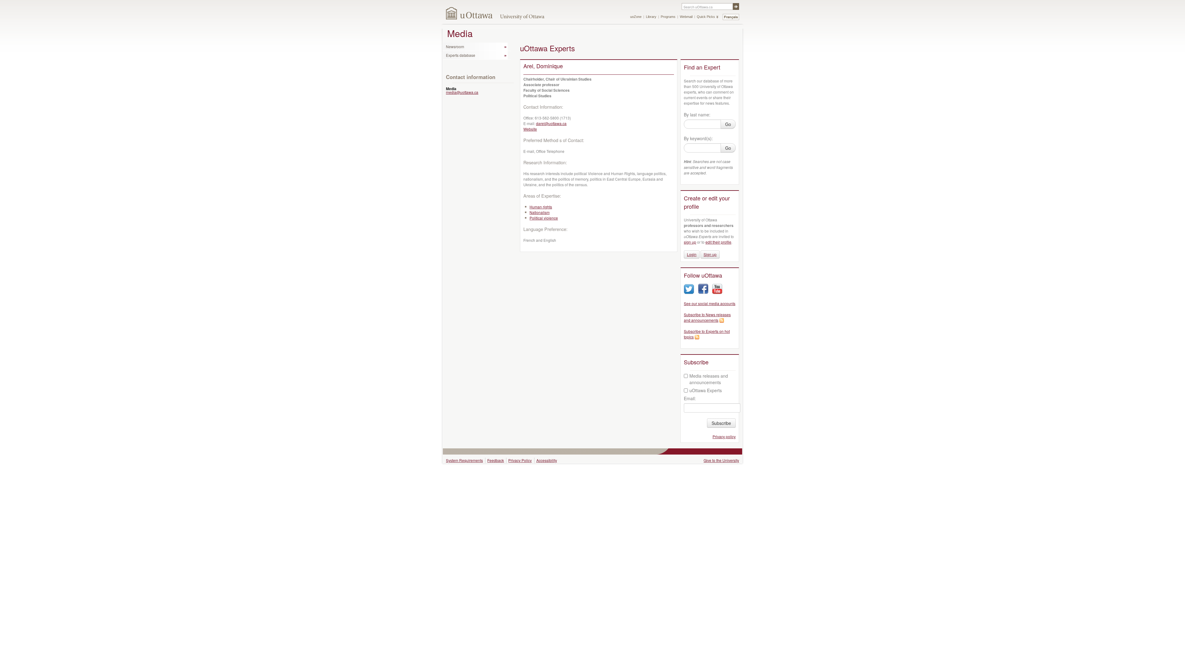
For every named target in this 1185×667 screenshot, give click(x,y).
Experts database (460, 55)
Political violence (544, 217)
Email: (690, 398)
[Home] (469, 13)
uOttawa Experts (705, 390)
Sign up (710, 254)
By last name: (697, 114)
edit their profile (718, 242)
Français (731, 17)
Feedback (495, 460)
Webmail (686, 17)
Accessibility (546, 460)
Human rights (541, 206)
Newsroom (455, 46)
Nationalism (540, 212)
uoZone (636, 17)
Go (728, 124)
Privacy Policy (520, 460)
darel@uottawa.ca (551, 123)
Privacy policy (724, 436)
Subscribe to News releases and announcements (707, 317)
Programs (668, 17)
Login (691, 254)
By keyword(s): (698, 138)
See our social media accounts (709, 303)
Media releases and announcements (708, 379)
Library (651, 17)
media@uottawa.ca (462, 92)
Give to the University (721, 460)
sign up (690, 242)
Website (530, 129)
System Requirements (464, 460)
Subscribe (721, 423)
